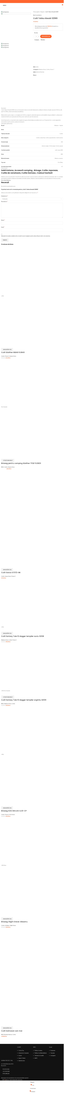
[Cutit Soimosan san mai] (24, 951)
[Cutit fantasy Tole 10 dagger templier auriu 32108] (24, 602)
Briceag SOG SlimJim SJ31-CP (14, 811)
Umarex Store (12, 356)
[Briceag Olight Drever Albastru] (24, 840)
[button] (7, 349)
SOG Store (12, 814)
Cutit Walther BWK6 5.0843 (13, 352)
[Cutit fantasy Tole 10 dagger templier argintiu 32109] (24, 666)
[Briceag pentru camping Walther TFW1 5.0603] (24, 382)
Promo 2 (7, 814)
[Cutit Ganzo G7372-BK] (24, 493)
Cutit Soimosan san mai (11, 1031)
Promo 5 (7, 356)
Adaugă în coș (46, 36)
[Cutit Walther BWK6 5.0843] (24, 271)
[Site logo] (32, 5)
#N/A (2, 467)
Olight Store (13, 925)
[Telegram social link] (34, 1)
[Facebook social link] (30, 1)
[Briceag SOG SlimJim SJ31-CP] (24, 729)
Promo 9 (13, 576)
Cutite (2, 356)
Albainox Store (4, 640)
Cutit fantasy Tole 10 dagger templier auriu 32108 (22, 636)
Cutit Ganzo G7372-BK (11, 572)
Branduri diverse (8, 1034)
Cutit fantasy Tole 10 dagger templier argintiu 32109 (23, 700)
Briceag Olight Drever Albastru (14, 921)
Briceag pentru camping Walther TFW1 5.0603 (21, 463)
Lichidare (7, 925)
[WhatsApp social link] (32, 1)
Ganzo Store (8, 576)
